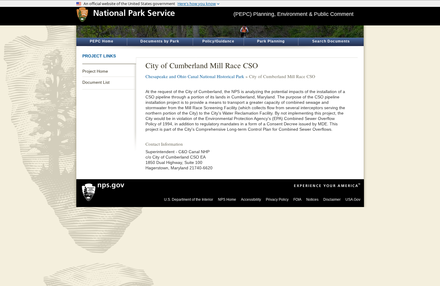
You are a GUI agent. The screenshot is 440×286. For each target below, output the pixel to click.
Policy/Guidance (218, 41)
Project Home (95, 71)
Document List (96, 82)
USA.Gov (352, 199)
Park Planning (271, 41)
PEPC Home (101, 41)
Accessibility (251, 199)
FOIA (297, 199)
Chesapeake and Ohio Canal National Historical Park (194, 76)
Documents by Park (159, 41)
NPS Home (227, 199)
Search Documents (331, 41)
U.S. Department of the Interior (188, 199)
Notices (312, 199)
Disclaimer (332, 199)
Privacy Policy (277, 199)
